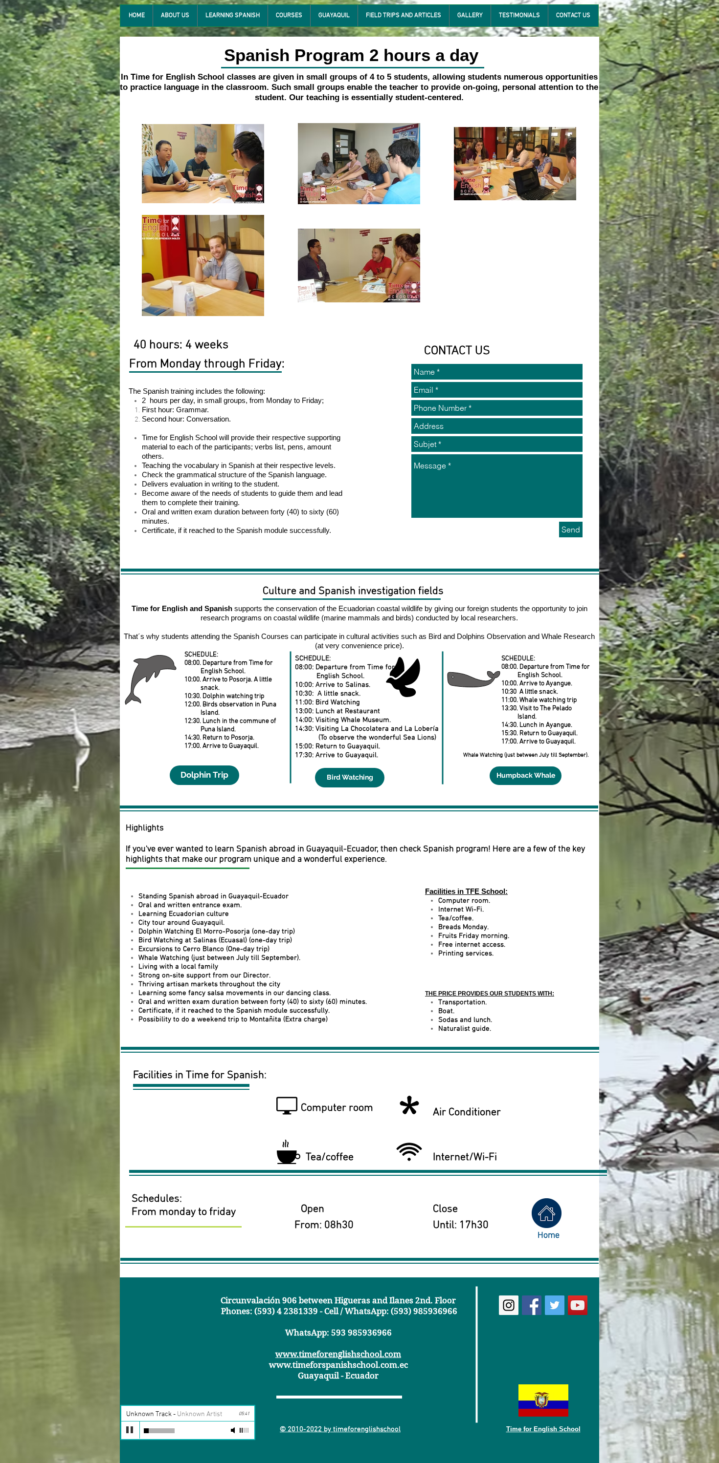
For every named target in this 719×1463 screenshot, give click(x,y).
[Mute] (234, 1430)
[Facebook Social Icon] (531, 1305)
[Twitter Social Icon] (554, 1305)
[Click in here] (547, 1213)
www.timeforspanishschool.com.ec (338, 1365)
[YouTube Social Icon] (577, 1305)
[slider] (244, 1430)
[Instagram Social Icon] (508, 1305)
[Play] (130, 1430)
